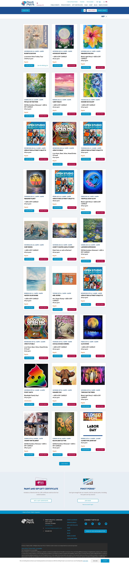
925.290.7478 (48, 531)
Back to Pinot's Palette (73, 1)
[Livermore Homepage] (28, 3)
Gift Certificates (77, 5)
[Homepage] (32, 521)
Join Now (88, 500)
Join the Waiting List (43, 65)
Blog (95, 5)
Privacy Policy (32, 548)
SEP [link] (103, 16)
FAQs (86, 5)
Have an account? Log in (88, 504)
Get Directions (48, 525)
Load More (64, 463)
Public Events (55, 5)
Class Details (29, 65)
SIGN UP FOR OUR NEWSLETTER (95, 531)
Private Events (65, 5)
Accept (105, 560)
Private (102, 10)
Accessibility (39, 548)
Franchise (82, 1)
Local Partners (72, 538)
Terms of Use (25, 548)
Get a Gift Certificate (41, 500)
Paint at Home (103, 5)
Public (92, 10)
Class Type (26, 10)
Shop (90, 5)
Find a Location (90, 1)
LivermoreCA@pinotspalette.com (53, 528)
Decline (95, 560)
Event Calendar (72, 520)
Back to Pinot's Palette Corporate (31, 512)
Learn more (85, 560)
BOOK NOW (72, 65)
